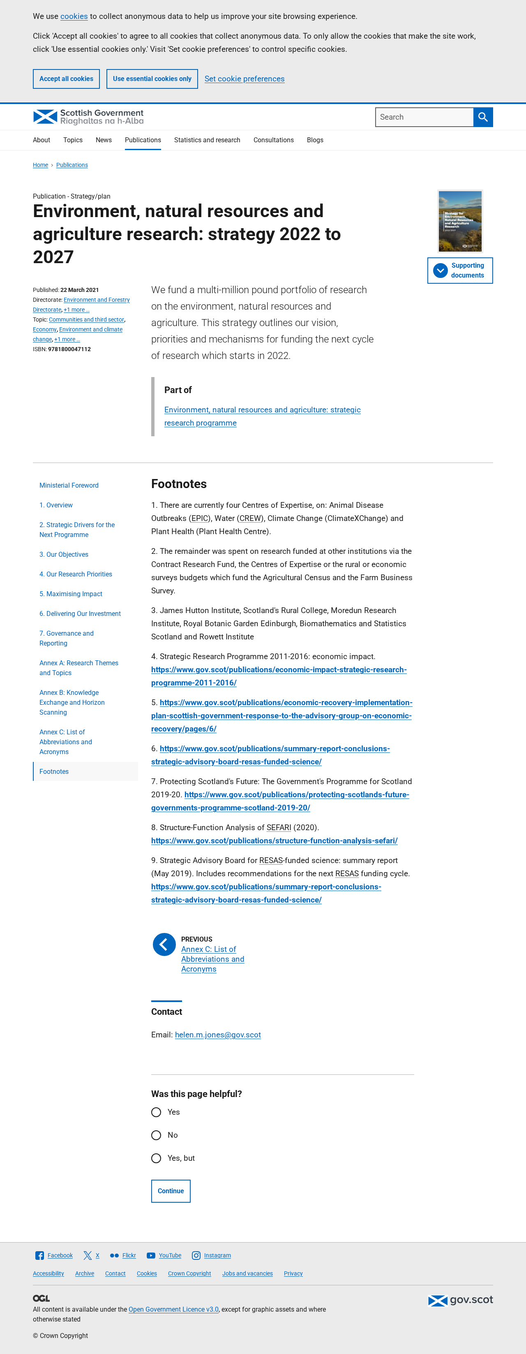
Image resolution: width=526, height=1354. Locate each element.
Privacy (293, 1273)
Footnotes (54, 771)
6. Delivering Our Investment (80, 614)
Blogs (315, 140)
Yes (174, 1112)
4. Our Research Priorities (75, 574)
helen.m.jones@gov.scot (218, 1034)
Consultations (274, 140)
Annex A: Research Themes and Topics (78, 668)
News (104, 140)
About (41, 140)
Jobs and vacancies (247, 1273)
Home (40, 165)
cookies (74, 16)
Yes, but (181, 1158)
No (173, 1135)
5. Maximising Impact (70, 594)
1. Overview (56, 505)
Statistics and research (207, 140)
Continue (171, 1191)
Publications (143, 140)
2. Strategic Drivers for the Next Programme (77, 530)
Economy (45, 329)
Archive (84, 1273)
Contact (115, 1273)
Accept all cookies (66, 79)
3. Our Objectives (63, 554)
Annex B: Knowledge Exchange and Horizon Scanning (72, 702)
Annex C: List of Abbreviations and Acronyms (65, 742)
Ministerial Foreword (69, 485)
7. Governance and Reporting (66, 638)
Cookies (147, 1273)
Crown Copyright (189, 1273)
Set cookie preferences (245, 78)
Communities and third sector (86, 319)
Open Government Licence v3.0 (174, 1309)
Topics (73, 140)
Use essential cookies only (152, 79)
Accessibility (48, 1273)
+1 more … (77, 309)
